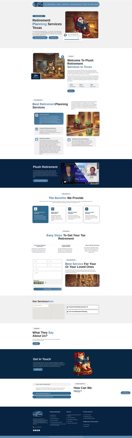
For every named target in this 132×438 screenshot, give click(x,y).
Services (58, 4)
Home (45, 4)
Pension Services (65, 4)
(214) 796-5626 (38, 427)
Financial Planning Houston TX (78, 307)
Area (89, 4)
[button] (51, 4)
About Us (85, 4)
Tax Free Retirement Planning (78, 311)
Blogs (92, 4)
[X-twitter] (35, 430)
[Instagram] (39, 430)
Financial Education (51, 4)
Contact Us (96, 4)
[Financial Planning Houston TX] (67, 307)
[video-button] (62, 56)
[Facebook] (34, 430)
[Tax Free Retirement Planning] (67, 311)
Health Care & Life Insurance (76, 4)
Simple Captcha (36, 280)
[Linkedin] (37, 430)
